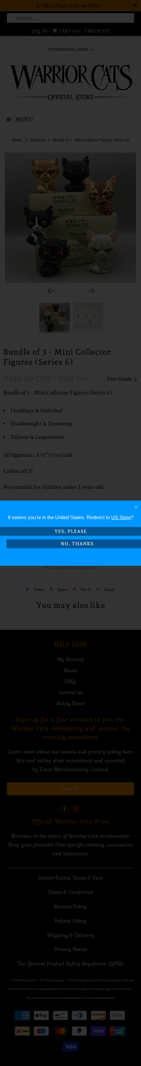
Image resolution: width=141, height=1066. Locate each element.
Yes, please (70, 531)
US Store (121, 517)
